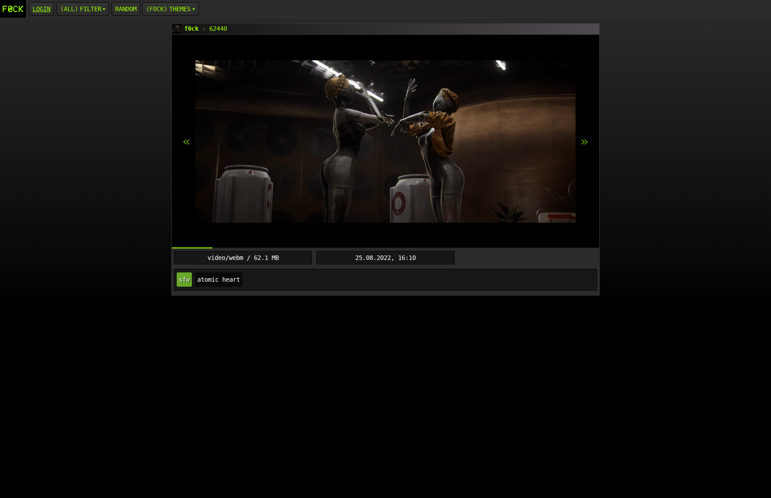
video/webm (225, 257)
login (41, 8)
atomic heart (218, 279)
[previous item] (584, 141)
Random (126, 8)
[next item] (186, 141)
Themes (180, 8)
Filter (90, 8)
